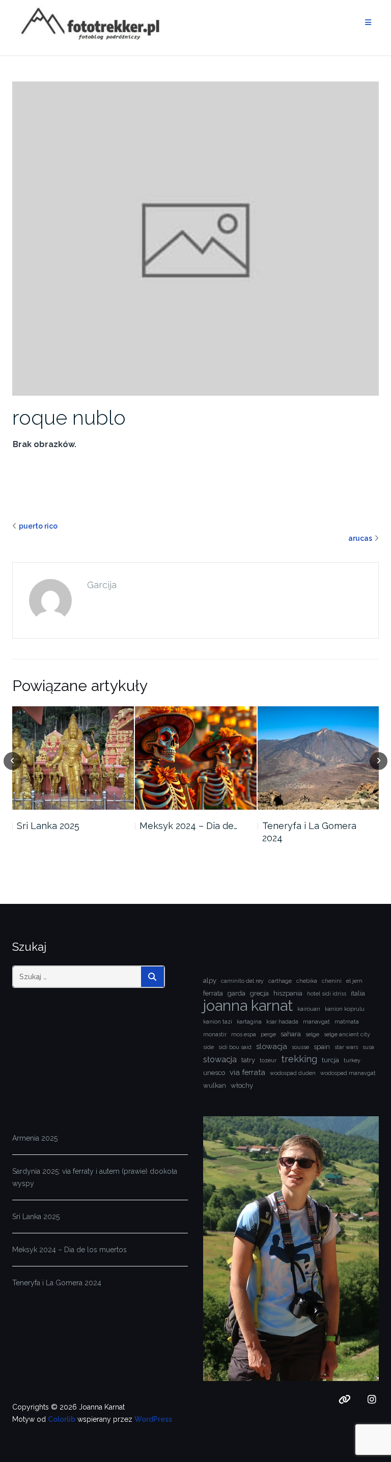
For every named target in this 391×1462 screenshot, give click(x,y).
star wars (346, 1047)
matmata (346, 1021)
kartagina (249, 1021)
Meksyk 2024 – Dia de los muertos (69, 1250)
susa (368, 1047)
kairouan (308, 1009)
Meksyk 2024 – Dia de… (188, 825)
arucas (360, 538)
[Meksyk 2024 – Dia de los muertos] (196, 758)
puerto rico (38, 526)
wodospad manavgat (348, 1073)
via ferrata (247, 1072)
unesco (214, 1073)
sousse (300, 1047)
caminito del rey (242, 981)
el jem (354, 981)
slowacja (271, 1046)
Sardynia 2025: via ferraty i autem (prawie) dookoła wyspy (94, 1177)
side (208, 1047)
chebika (306, 981)
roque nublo (69, 417)
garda (236, 993)
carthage (280, 981)
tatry (248, 1060)
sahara (291, 1034)
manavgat (316, 1021)
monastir (215, 1034)
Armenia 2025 (35, 1138)
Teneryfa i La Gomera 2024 (309, 831)
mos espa (243, 1034)
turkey (352, 1060)
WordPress (153, 1419)
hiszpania (287, 993)
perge (268, 1034)
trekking (299, 1059)
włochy (242, 1085)
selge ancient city (347, 1034)
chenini (332, 981)
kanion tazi (217, 1021)
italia (358, 993)
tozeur (268, 1060)
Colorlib (61, 1419)
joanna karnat (248, 1006)
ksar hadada (282, 1021)
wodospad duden (293, 1073)
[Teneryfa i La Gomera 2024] (318, 758)
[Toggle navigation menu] (368, 22)
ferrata (213, 993)
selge (312, 1034)
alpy (209, 980)
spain (322, 1047)
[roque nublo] (195, 238)
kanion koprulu (345, 1009)
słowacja (220, 1059)
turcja (330, 1060)
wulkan (214, 1085)
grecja (259, 993)
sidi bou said (235, 1047)
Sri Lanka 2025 (48, 825)
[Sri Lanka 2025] (73, 758)
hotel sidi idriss (326, 993)
